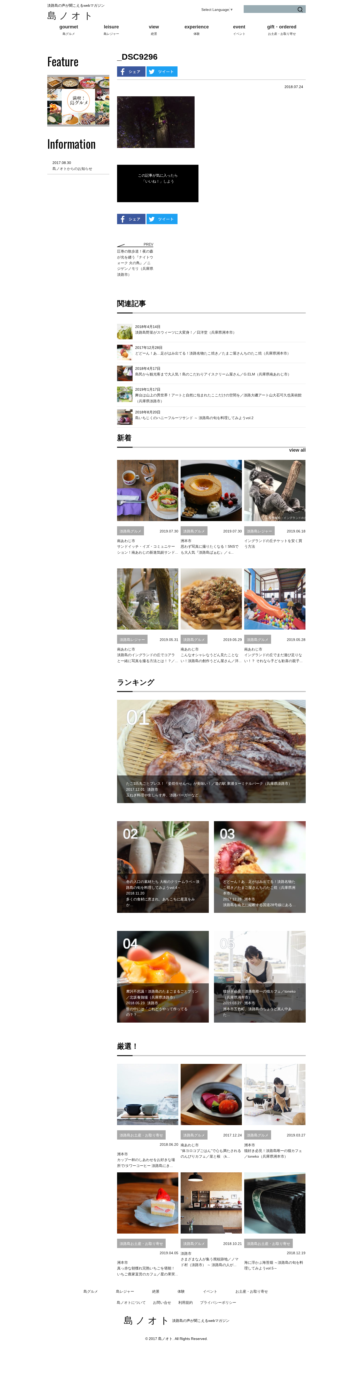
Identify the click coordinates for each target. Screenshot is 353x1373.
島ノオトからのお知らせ (72, 169)
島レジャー (125, 1291)
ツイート (162, 71)
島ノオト (71, 15)
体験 (181, 1291)
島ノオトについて (131, 1302)
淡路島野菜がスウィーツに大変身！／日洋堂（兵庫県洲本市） (185, 332)
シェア (131, 71)
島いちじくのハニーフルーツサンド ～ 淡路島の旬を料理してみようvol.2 (194, 418)
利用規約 (185, 1302)
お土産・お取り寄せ (251, 1291)
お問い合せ (162, 1302)
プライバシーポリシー (218, 1302)
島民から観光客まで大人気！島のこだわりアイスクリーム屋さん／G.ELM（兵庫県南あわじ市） (213, 374)
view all (297, 450)
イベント (210, 1291)
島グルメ (90, 1291)
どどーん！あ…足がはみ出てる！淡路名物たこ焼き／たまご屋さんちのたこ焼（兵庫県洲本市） (213, 353)
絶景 (155, 1291)
